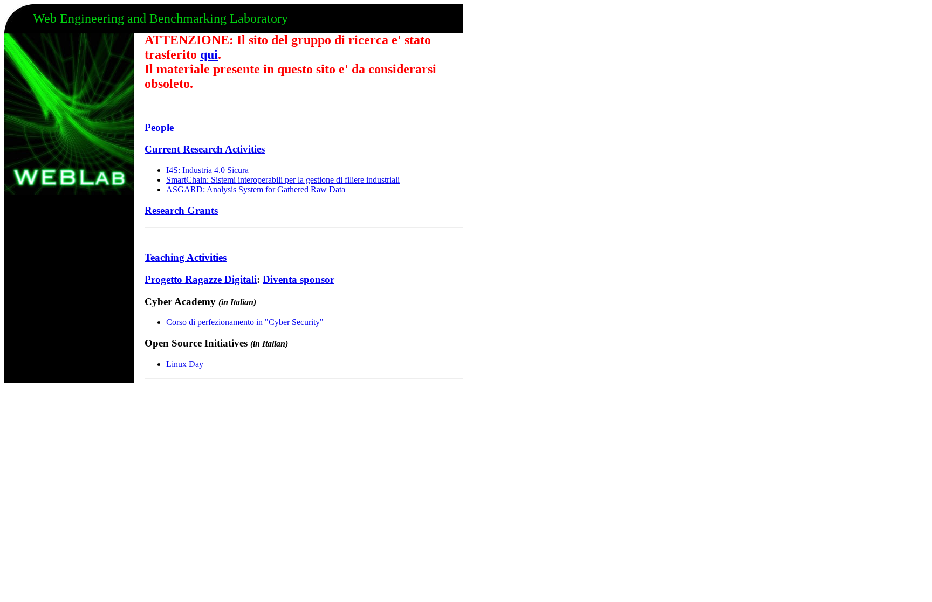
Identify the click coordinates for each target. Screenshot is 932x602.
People (159, 127)
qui (209, 54)
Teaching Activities (186, 257)
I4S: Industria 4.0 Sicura (207, 170)
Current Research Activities (205, 149)
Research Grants (181, 210)
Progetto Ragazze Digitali (201, 279)
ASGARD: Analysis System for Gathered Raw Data (255, 189)
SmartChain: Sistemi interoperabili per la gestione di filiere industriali (283, 179)
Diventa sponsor (298, 279)
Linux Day (184, 364)
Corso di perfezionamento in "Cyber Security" (245, 322)
